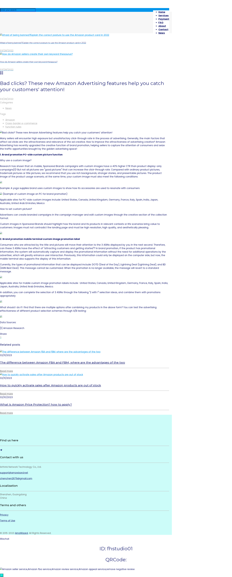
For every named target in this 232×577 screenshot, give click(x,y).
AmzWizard (21, 533)
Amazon (10, 119)
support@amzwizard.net (14, 472)
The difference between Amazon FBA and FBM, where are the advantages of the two (62, 362)
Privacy (4, 514)
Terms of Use (7, 520)
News (8, 108)
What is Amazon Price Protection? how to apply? (36, 404)
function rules (13, 126)
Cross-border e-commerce (21, 123)
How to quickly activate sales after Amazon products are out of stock (50, 385)
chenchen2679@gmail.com (16, 478)
